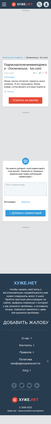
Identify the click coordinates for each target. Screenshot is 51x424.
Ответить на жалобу (25, 100)
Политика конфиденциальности (25, 361)
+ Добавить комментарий (25, 212)
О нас (26, 338)
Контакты (25, 345)
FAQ (25, 370)
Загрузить (25, 202)
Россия (10, 92)
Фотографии (9, 202)
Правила (25, 352)
